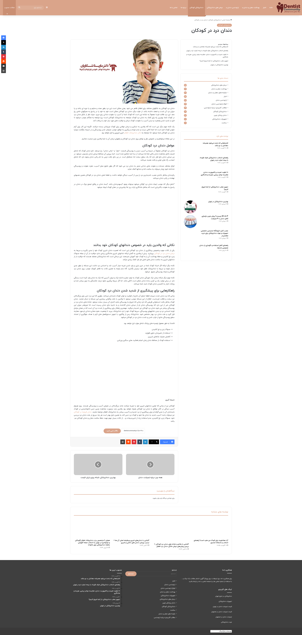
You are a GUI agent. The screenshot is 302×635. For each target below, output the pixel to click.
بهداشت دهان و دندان (251, 7)
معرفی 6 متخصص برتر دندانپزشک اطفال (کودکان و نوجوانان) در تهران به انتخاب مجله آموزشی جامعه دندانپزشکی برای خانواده (92, 542)
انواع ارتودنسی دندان (219, 104)
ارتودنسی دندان (233, 7)
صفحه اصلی (226, 20)
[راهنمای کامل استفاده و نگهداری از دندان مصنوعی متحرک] (190, 250)
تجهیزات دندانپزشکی (219, 119)
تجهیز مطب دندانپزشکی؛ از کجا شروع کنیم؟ (214, 61)
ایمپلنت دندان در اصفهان (224, 617)
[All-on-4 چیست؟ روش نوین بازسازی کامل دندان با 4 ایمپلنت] (190, 221)
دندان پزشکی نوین (220, 115)
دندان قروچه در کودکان (83, 412)
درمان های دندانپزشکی (215, 7)
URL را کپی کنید (112, 431)
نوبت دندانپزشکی (226, 622)
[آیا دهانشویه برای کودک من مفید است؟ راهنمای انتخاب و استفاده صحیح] (210, 528)
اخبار (264, 7)
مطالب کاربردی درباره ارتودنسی (215, 108)
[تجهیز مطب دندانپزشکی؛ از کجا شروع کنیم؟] (190, 192)
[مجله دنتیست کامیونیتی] (288, 7)
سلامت (224, 123)
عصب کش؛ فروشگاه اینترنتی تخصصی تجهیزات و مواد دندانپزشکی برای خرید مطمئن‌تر (214, 233)
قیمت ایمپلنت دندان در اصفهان (221, 612)
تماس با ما (173, 7)
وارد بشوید (156, 498)
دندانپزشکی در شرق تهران (223, 596)
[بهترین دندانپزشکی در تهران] (190, 206)
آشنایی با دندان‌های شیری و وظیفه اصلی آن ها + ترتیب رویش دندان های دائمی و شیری (131, 541)
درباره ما (183, 7)
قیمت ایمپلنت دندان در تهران (222, 607)
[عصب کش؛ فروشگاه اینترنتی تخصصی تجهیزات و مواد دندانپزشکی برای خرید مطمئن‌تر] (190, 236)
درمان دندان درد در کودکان (164, 253)
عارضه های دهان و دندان (217, 92)
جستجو (174, 570)
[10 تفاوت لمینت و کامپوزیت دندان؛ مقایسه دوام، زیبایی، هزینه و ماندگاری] (190, 177)
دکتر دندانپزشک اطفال (132, 133)
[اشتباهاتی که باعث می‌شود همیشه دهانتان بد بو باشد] (190, 148)
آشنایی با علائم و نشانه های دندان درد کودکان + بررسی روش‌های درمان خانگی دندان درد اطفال (171, 545)
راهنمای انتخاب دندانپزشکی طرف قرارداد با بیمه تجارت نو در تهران (207, 51)
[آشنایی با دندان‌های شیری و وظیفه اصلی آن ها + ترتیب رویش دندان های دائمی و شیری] (131, 528)
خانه (271, 7)
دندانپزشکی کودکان (196, 7)
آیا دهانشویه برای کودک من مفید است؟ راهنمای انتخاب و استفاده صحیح (211, 541)
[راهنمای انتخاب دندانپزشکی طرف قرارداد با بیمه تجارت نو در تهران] (190, 163)
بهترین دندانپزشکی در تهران (219, 65)
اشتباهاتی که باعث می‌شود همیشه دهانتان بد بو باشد (210, 47)
